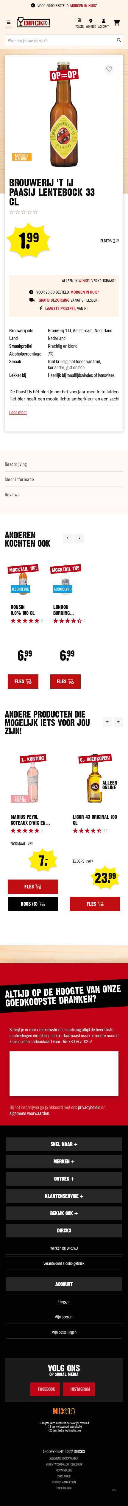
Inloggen (64, 1301)
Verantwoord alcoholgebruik (64, 1263)
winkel (84, 280)
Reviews (12, 494)
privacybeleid (89, 1107)
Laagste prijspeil (60, 308)
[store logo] (33, 22)
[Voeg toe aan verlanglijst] (109, 69)
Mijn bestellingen (64, 1331)
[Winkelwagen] (116, 23)
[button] (64, 412)
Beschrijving (16, 464)
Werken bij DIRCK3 (64, 1248)
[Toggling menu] (8, 22)
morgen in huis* (85, 291)
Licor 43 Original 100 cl (95, 820)
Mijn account (64, 1316)
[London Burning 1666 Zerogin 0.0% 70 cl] (65, 579)
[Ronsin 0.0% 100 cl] (23, 579)
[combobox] (64, 40)
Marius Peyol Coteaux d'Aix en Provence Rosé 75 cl (32, 820)
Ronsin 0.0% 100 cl (23, 610)
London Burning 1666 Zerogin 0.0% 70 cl (64, 610)
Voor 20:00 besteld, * (67, 5)
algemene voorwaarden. (30, 1113)
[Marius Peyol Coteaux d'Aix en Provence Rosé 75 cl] (33, 778)
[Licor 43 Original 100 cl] (95, 778)
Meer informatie (19, 479)
